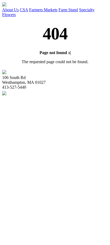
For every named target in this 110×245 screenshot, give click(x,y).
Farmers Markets (43, 9)
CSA (24, 9)
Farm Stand (68, 9)
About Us (10, 9)
